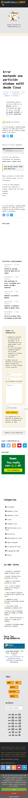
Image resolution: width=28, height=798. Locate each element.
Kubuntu (14, 687)
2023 (16, 717)
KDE (18, 683)
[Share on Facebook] (3, 136)
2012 (10, 735)
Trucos (9, 519)
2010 (16, 735)
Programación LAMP (13, 551)
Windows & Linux (12, 511)
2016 (9, 729)
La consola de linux (14, 546)
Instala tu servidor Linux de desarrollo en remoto (12, 271)
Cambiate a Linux (12, 515)
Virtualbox (10, 507)
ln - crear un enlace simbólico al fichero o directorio (12, 587)
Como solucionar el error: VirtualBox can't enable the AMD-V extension (12, 284)
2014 (10, 732)
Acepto (14, 789)
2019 (16, 723)
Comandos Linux (12, 524)
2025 (16, 714)
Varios (9, 555)
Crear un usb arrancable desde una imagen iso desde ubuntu (14, 612)
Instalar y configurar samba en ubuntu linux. (12, 307)
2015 (16, 729)
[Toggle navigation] (3, 5)
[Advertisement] (14, 51)
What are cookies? (14, 796)
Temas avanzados (12, 542)
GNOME (10, 683)
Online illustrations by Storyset (9, 759)
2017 (16, 726)
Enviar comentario (12, 412)
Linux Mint (14, 692)
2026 (9, 714)
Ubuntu (14, 696)
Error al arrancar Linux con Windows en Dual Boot (12, 317)
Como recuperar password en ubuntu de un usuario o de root (14, 594)
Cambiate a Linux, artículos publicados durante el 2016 (14, 601)
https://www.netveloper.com (14, 656)
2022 (9, 720)
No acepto (14, 793)
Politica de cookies (20, 748)
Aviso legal (22, 747)
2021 (16, 720)
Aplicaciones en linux (14, 538)
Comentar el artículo (11, 95)
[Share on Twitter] (7, 136)
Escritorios (11, 534)
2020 (9, 723)
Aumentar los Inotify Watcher (11, 297)
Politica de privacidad (7, 748)
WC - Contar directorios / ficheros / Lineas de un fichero (14, 619)
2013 (16, 732)
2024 (9, 717)
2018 (9, 726)
